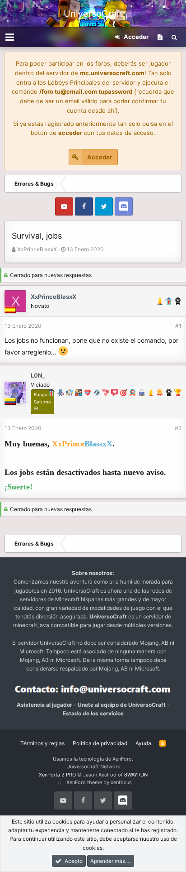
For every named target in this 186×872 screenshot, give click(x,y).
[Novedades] (160, 37)
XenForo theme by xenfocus (99, 782)
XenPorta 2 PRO (57, 774)
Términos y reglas (42, 743)
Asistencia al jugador (44, 704)
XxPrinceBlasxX (37, 249)
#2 (178, 428)
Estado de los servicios (93, 713)
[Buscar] (174, 37)
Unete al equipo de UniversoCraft (122, 704)
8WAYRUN (136, 774)
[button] (10, 37)
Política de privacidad (100, 743)
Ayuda (143, 743)
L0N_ (38, 375)
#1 (178, 325)
